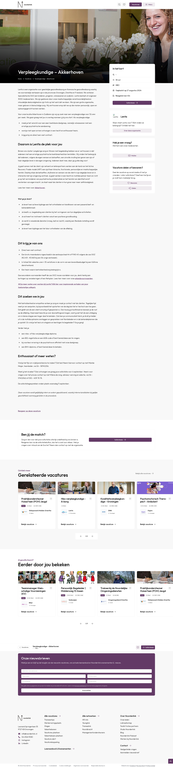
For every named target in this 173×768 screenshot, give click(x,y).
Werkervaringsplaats (52, 723)
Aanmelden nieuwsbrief (129, 752)
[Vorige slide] (81, 536)
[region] (86, 505)
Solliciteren (130, 103)
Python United (150, 766)
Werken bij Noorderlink (129, 739)
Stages (47, 726)
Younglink (86, 723)
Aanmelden (86, 690)
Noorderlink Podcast (128, 736)
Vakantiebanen (50, 729)
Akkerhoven (40, 188)
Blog (122, 732)
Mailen (133, 156)
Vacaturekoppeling (51, 742)
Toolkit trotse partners (129, 726)
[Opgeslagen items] (124, 4)
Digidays (133, 766)
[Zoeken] (119, 4)
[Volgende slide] (92, 536)
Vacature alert (50, 739)
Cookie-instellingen (65, 766)
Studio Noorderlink (127, 729)
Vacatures (135, 4)
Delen (134, 188)
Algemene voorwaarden (81, 766)
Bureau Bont (141, 766)
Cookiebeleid (53, 766)
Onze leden (124, 720)
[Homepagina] (25, 4)
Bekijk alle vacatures (143, 473)
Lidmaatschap (126, 723)
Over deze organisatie (132, 131)
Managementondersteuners (93, 732)
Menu (150, 4)
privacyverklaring (80, 686)
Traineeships (49, 720)
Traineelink (86, 726)
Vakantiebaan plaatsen (53, 736)
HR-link (85, 720)
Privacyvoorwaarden (39, 766)
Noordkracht (87, 729)
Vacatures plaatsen (52, 732)
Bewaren (134, 183)
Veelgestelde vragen (128, 749)
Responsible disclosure (98, 766)
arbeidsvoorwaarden (84, 278)
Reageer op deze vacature (29, 411)
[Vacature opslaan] (51, 498)
